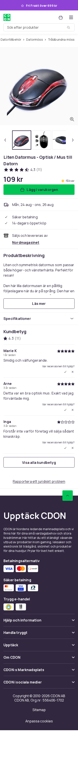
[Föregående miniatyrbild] (5, 140)
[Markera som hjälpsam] (65, 372)
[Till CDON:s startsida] (7, 17)
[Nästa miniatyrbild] (73, 140)
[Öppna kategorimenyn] (71, 17)
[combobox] (39, 27)
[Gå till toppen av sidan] (67, 495)
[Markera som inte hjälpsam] (73, 372)
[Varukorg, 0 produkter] (60, 17)
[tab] (21, 140)
